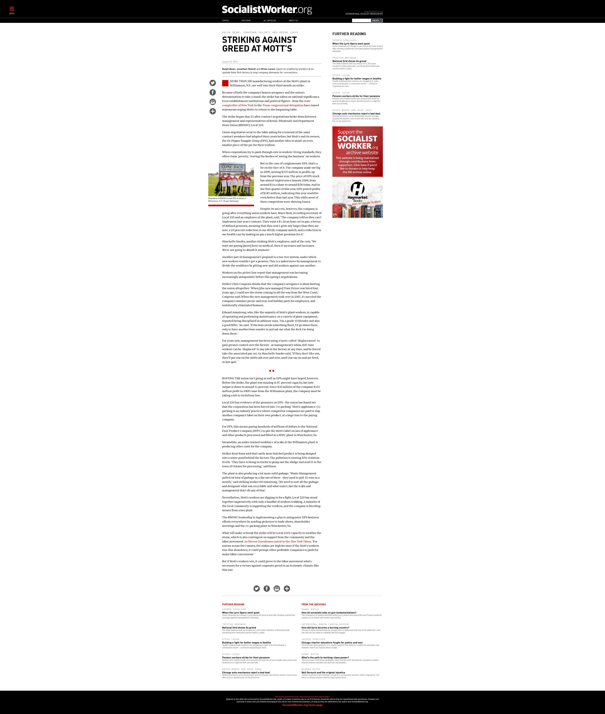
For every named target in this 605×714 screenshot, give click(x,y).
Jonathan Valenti (257, 32)
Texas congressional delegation (282, 105)
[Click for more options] (213, 113)
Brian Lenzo (288, 32)
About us (293, 20)
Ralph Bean (230, 32)
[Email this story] (213, 104)
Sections (246, 20)
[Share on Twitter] (213, 85)
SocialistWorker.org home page (302, 705)
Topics (225, 20)
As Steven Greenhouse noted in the (277, 541)
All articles (270, 20)
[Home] (281, 10)
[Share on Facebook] (213, 94)
